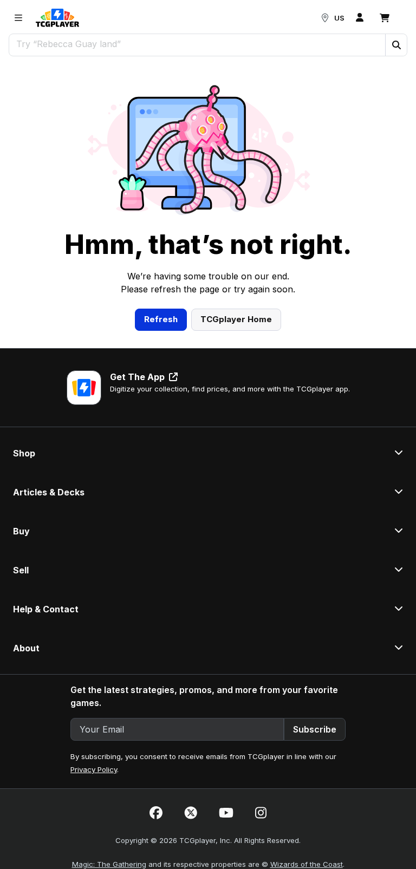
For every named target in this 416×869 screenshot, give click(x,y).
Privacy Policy (93, 769)
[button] (396, 45)
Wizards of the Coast (306, 864)
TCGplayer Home (236, 319)
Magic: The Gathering (109, 864)
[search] (197, 44)
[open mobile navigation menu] (18, 18)
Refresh (161, 319)
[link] (57, 18)
